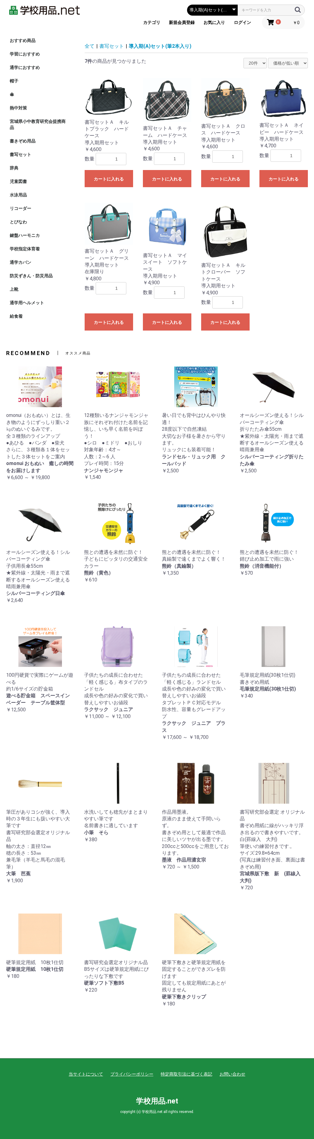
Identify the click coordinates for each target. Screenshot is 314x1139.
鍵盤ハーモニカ (25, 235)
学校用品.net (157, 1101)
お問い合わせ (232, 1074)
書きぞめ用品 (23, 140)
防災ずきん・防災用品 (31, 275)
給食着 (16, 316)
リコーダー (20, 208)
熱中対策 (18, 107)
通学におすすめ (25, 67)
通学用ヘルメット (27, 302)
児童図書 (18, 181)
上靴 (14, 289)
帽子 (14, 80)
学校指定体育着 (25, 248)
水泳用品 (18, 194)
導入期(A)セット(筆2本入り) (160, 46)
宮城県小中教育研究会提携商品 (38, 124)
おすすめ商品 (23, 40)
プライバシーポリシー (131, 1074)
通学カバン (20, 262)
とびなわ (18, 221)
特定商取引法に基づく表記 (186, 1074)
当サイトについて (86, 1074)
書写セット (20, 154)
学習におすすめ (25, 53)
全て (89, 46)
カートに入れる (109, 178)
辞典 (14, 167)
